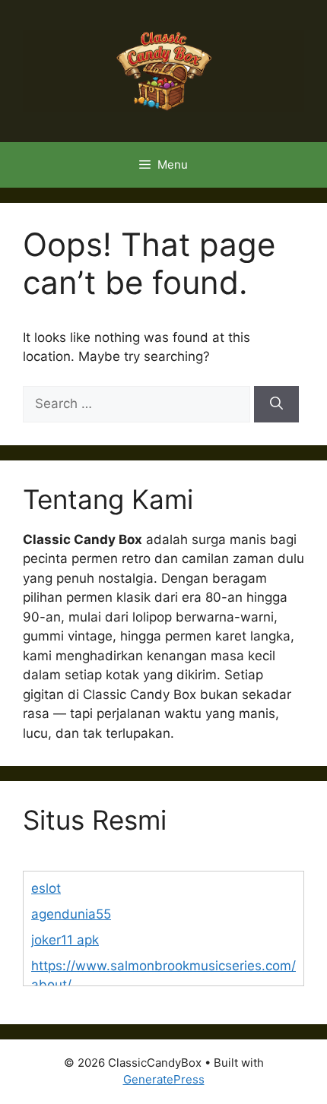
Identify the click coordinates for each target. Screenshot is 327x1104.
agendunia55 (71, 914)
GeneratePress (164, 1079)
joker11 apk (65, 939)
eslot (46, 888)
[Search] (276, 404)
